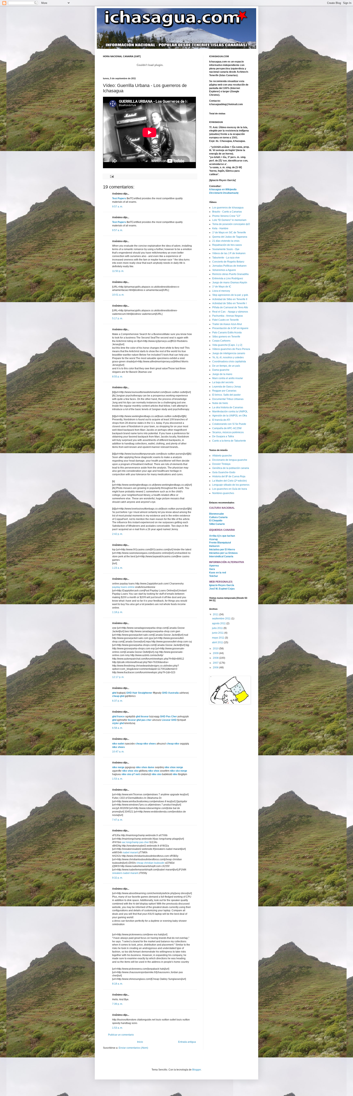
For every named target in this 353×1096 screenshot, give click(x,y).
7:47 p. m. (117, 819)
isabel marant (130, 852)
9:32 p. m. (117, 877)
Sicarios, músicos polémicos (228, 432)
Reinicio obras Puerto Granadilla (230, 274)
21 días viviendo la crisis (225, 240)
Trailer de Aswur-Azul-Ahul (227, 324)
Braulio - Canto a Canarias (227, 211)
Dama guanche (220, 369)
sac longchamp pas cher (135, 842)
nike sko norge (178, 770)
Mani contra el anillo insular (227, 378)
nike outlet (118, 743)
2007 (216, 662)
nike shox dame (145, 767)
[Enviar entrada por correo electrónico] (111, 176)
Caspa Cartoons (221, 340)
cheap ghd (118, 696)
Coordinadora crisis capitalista (229, 361)
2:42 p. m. (117, 534)
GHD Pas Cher (168, 716)
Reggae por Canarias (224, 390)
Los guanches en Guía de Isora (229, 488)
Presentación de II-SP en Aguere (230, 328)
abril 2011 (218, 642)
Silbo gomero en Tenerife (226, 336)
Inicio (140, 1041)
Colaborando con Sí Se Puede (229, 424)
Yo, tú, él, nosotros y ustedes (228, 357)
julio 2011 (217, 628)
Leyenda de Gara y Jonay (226, 386)
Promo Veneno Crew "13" (226, 216)
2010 (216, 648)
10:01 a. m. (118, 294)
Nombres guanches (223, 493)
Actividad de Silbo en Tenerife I (229, 303)
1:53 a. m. (117, 778)
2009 (216, 653)
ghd (114, 692)
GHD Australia (170, 692)
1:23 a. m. (117, 567)
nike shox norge (173, 767)
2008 (216, 657)
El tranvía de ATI (221, 419)
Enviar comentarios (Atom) (133, 1047)
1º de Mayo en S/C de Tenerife (229, 232)
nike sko (156, 774)
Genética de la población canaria (230, 468)
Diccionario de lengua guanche (229, 459)
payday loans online (123, 587)
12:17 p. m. (118, 677)
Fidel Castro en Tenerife (225, 319)
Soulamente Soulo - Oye (225, 249)
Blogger (196, 1069)
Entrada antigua (187, 1041)
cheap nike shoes (145, 743)
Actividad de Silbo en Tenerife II (229, 299)
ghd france (118, 716)
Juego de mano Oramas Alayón (229, 282)
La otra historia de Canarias (227, 407)
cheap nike (172, 743)
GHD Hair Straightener (139, 692)
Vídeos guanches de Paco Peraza (231, 349)
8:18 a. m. (117, 983)
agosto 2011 (219, 623)
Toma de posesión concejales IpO (231, 224)
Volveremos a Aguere (224, 270)
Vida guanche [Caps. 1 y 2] (227, 345)
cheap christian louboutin (150, 862)
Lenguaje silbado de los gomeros (230, 484)
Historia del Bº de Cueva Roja (228, 476)
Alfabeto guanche (222, 455)
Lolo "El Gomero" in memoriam (229, 220)
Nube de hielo (220, 403)
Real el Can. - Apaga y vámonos (230, 311)
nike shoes (118, 747)
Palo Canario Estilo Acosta (227, 332)
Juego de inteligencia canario (228, 353)
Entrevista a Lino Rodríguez (227, 278)
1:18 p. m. (117, 612)
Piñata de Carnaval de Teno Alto (230, 307)
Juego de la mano (222, 374)
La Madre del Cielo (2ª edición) (229, 480)
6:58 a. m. (117, 728)
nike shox (153, 770)
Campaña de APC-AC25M (226, 428)
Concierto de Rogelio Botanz (228, 261)
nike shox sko (130, 770)
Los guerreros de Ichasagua (228, 207)
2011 (216, 614)
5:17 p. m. (117, 318)
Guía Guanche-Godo (223, 472)
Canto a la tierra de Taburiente (229, 440)
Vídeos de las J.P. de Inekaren (229, 253)
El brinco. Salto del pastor (226, 394)
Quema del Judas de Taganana (229, 236)
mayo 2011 (218, 637)
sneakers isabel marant (125, 873)
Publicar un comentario (121, 1034)
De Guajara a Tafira (223, 436)
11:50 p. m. (118, 271)
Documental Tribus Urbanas (228, 399)
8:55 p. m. (117, 376)
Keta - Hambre (220, 228)
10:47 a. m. (118, 751)
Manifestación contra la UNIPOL (230, 411)
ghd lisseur (142, 716)
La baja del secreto (222, 382)
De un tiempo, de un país (226, 365)
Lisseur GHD (169, 720)
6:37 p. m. (117, 700)
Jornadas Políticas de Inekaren (229, 265)
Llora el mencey (221, 290)
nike (175, 774)
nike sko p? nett (131, 774)
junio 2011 (218, 632)
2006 (216, 667)
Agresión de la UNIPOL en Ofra (229, 415)
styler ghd (118, 723)
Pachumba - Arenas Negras (227, 315)
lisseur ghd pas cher (140, 720)
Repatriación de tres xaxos (227, 245)
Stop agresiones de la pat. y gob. (230, 295)
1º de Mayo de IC (221, 286)
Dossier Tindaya (221, 464)
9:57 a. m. (117, 206)
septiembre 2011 (221, 618)
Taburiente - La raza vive (226, 257)
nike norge (118, 767)
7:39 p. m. (117, 1004)
